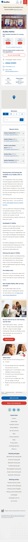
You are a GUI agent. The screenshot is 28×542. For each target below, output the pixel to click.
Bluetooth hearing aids (14, 463)
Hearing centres (14, 479)
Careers (14, 418)
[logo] (5, 2)
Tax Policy (15, 515)
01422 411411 (10, 63)
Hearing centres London (14, 482)
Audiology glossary (14, 446)
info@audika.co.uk (10, 66)
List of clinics (14, 501)
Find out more (9, 339)
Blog (14, 433)
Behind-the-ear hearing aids (14, 456)
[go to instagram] (14, 410)
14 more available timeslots (13, 47)
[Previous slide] (2, 353)
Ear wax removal (14, 430)
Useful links (14, 415)
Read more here (18, 9)
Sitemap (8, 516)
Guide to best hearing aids (14, 472)
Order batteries (14, 427)
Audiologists (14, 495)
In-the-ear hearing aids (14, 459)
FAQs (14, 440)
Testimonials (14, 421)
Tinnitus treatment (14, 437)
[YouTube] (18, 410)
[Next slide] (26, 353)
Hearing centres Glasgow (14, 489)
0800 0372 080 (14, 398)
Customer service (14, 424)
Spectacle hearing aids (14, 475)
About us (14, 449)
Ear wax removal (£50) (14, 55)
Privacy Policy (19, 515)
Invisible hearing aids (14, 466)
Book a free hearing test (14, 403)
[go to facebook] (9, 410)
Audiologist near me (14, 498)
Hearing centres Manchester (14, 492)
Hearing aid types (14, 453)
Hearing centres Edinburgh (14, 486)
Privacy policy (14, 443)
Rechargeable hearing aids (14, 469)
